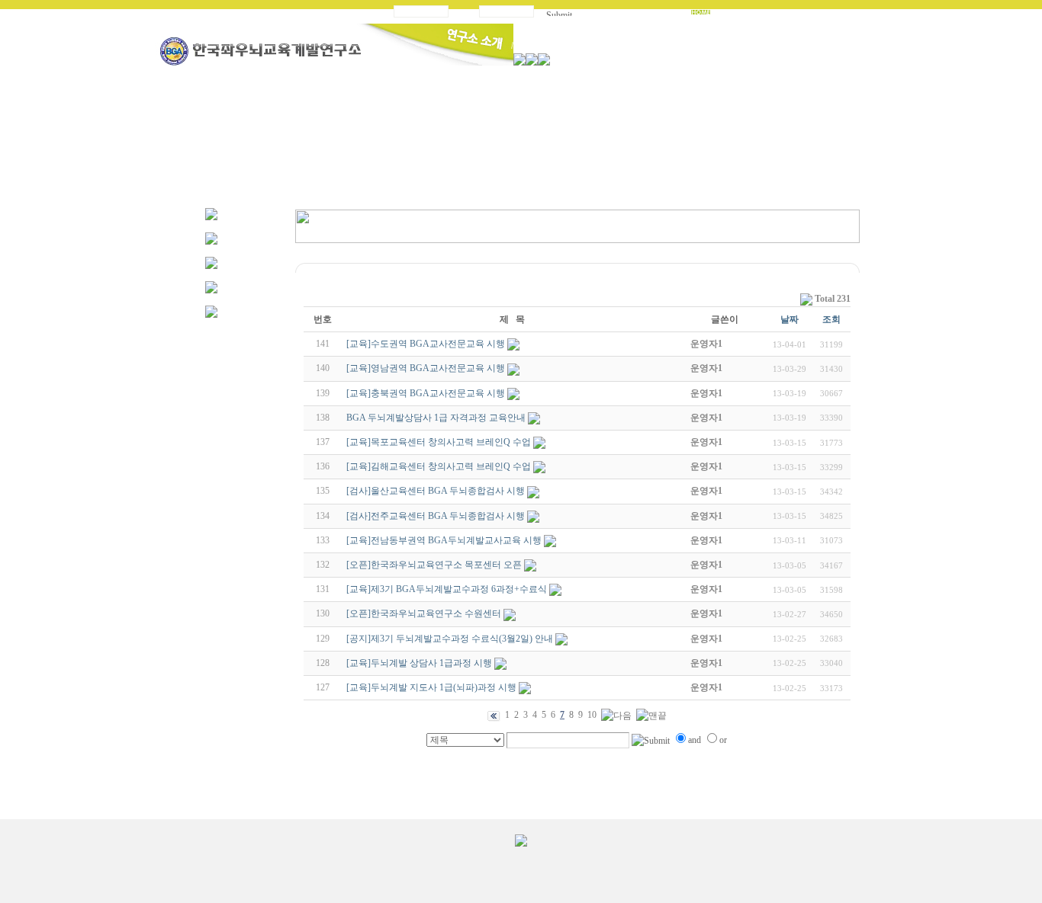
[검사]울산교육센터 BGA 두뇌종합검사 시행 (435, 490)
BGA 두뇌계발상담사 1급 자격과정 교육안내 (436, 417)
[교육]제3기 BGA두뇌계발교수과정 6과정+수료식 (446, 589)
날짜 (789, 319)
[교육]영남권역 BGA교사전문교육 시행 (425, 368)
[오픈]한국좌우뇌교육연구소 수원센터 (423, 613)
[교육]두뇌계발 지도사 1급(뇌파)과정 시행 (431, 687)
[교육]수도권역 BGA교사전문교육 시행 (425, 343)
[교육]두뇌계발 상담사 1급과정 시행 (419, 663)
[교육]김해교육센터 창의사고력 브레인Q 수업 (438, 466)
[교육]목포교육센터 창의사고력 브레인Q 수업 (438, 442)
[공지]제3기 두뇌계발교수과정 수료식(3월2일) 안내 (449, 638)
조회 (831, 319)
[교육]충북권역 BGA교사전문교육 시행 (425, 393)
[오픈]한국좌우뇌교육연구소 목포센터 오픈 (434, 564)
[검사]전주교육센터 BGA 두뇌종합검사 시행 (435, 516)
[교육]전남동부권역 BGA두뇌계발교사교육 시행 (444, 540)
